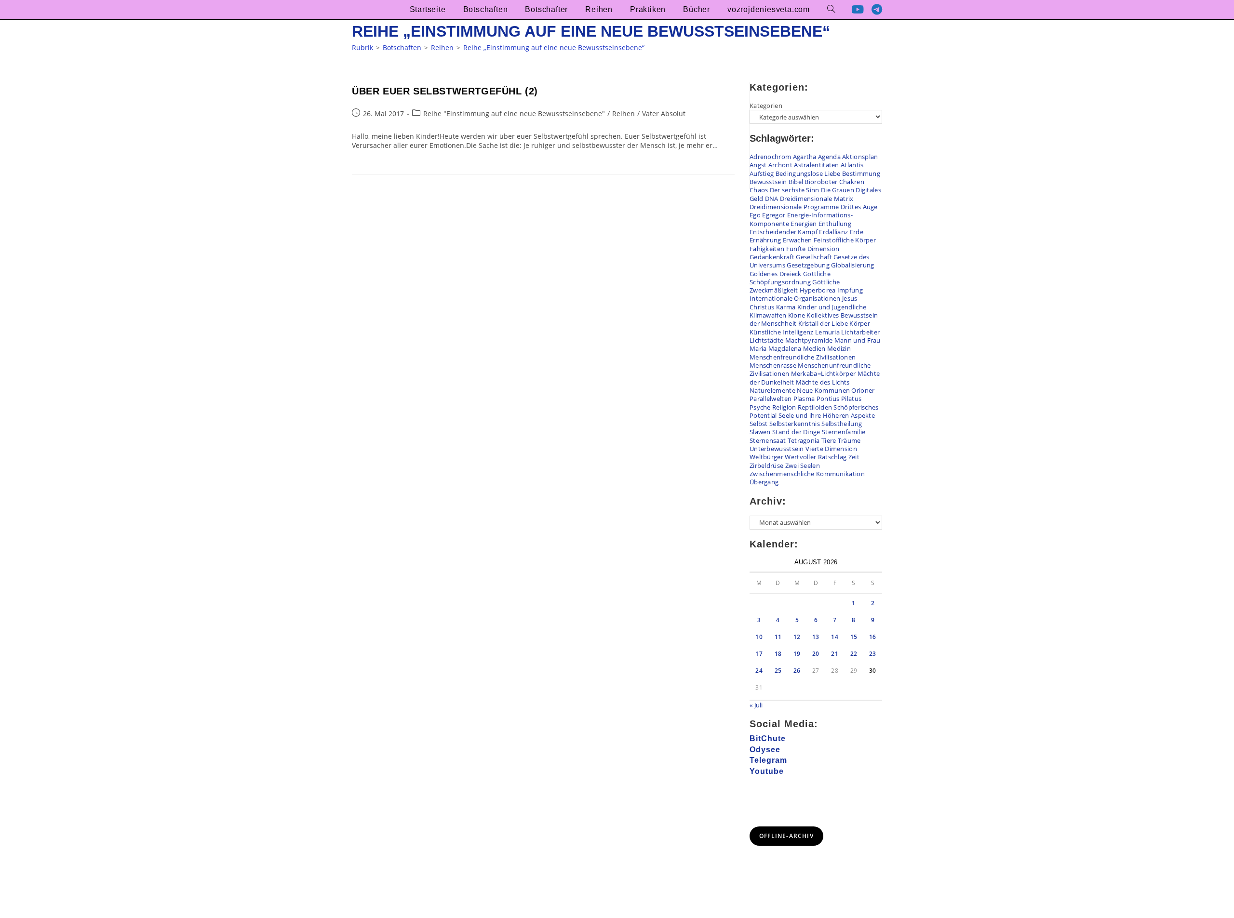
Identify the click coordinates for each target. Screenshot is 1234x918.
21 (834, 654)
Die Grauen (837, 190)
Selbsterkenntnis (794, 423)
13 (815, 637)
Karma (786, 307)
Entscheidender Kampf (784, 231)
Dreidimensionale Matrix (817, 198)
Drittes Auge (859, 206)
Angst (758, 164)
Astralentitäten (816, 164)
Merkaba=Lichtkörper (823, 373)
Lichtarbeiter (860, 332)
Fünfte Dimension (813, 248)
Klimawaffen (768, 315)
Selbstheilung (841, 423)
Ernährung (765, 240)
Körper (859, 323)
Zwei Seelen (802, 465)
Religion (784, 407)
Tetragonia (804, 440)
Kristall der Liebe (823, 323)
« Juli (756, 705)
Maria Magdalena (776, 348)
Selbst (759, 423)
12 (797, 637)
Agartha (805, 156)
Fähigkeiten (767, 248)
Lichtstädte (766, 340)
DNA (771, 198)
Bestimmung (861, 173)
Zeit (853, 456)
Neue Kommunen (823, 390)
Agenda (829, 156)
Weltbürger (766, 456)
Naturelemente (772, 390)
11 (778, 637)
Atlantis (852, 164)
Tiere (828, 440)
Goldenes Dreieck (776, 273)
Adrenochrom (770, 156)
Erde (856, 231)
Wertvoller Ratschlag (815, 456)
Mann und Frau (857, 340)
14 (834, 637)
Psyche (760, 407)
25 (778, 670)
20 (815, 654)
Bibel (796, 181)
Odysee (765, 749)
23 (872, 654)
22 (854, 654)
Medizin (839, 348)
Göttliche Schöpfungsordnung (790, 277)
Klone (796, 315)
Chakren (851, 181)
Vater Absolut (663, 113)
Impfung (850, 290)
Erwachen (797, 240)
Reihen (623, 113)
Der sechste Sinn (794, 190)
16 (872, 637)
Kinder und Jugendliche (832, 307)
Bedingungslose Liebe (808, 173)
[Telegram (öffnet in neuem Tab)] (877, 9)
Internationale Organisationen (795, 298)
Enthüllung (834, 223)
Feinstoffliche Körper (845, 240)
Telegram (768, 760)
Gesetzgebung (808, 265)
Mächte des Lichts (823, 382)
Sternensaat (768, 440)
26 (797, 670)
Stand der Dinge (796, 431)
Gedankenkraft (772, 257)
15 (854, 637)
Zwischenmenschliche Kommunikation (807, 473)
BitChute (768, 738)
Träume (849, 440)
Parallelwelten (770, 398)
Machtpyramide (809, 340)
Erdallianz (833, 231)
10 (759, 637)
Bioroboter (821, 181)
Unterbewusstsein (777, 448)
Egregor (773, 215)
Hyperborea (818, 290)
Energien (804, 223)
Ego (755, 215)
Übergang (764, 482)
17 (759, 654)
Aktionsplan (860, 156)
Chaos (759, 190)
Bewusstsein (768, 181)
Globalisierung (852, 265)
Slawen (760, 431)
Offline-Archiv (786, 836)
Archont (780, 164)
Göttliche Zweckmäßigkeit (795, 286)
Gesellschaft (814, 257)
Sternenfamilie (843, 431)
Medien (814, 348)
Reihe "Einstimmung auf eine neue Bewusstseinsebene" (514, 113)
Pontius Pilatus (839, 398)
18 (778, 654)
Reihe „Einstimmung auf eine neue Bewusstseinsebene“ (553, 47)
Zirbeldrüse (766, 465)
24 (759, 670)
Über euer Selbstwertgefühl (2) (445, 91)
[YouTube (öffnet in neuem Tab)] (857, 9)
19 (797, 654)
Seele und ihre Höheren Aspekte (826, 415)
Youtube (767, 771)
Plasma (804, 398)
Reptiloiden (815, 407)
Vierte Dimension (831, 448)
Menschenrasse (773, 365)
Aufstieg (762, 173)
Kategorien (766, 105)
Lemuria (827, 332)
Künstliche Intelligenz (782, 332)
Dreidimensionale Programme (794, 206)
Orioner (862, 390)
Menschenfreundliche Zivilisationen (803, 357)
